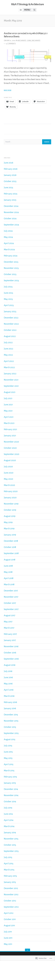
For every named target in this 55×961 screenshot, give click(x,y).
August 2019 (9, 516)
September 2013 (11, 851)
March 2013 (9, 870)
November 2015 (11, 721)
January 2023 (10, 311)
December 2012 (11, 888)
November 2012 (11, 894)
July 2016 (8, 671)
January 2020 (10, 497)
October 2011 (10, 919)
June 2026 (8, 163)
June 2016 (8, 677)
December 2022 (11, 317)
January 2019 (10, 535)
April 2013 (8, 863)
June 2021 (8, 404)
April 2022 (9, 361)
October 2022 (10, 330)
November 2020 (11, 442)
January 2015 (10, 783)
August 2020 (10, 460)
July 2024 (8, 231)
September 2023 (11, 280)
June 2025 (8, 187)
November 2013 (11, 839)
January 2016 (10, 708)
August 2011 (9, 925)
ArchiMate (22, 40)
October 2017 (10, 603)
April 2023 (9, 305)
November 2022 (11, 324)
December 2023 (11, 262)
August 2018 (9, 559)
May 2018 (8, 572)
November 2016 (11, 646)
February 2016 (10, 702)
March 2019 (9, 528)
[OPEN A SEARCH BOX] (34, 10)
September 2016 (11, 659)
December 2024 (11, 206)
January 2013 (10, 882)
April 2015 (8, 764)
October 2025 (10, 181)
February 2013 (10, 876)
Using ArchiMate (33, 40)
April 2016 (8, 690)
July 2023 (8, 287)
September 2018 (11, 553)
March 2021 (9, 423)
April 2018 (8, 578)
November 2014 (11, 795)
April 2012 (8, 913)
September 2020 (11, 454)
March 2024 (9, 249)
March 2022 (9, 367)
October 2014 (10, 801)
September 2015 (11, 733)
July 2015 (8, 745)
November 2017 (11, 597)
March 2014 (9, 826)
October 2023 (10, 274)
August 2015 (9, 739)
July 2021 (8, 398)
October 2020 (10, 448)
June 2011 (8, 938)
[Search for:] (22, 141)
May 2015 (8, 758)
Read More (7, 90)
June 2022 (8, 348)
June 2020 (8, 473)
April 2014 (8, 820)
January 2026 (10, 175)
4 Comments (11, 44)
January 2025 (10, 200)
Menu (27, 10)
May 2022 (8, 355)
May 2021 (8, 411)
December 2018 (11, 541)
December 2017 (11, 590)
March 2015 (9, 770)
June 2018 (8, 566)
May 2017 (8, 621)
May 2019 (8, 522)
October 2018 (10, 547)
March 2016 (9, 696)
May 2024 (8, 237)
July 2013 (8, 857)
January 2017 (10, 640)
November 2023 (11, 268)
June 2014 (8, 814)
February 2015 (10, 777)
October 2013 (10, 845)
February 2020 (11, 491)
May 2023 (8, 299)
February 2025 (10, 194)
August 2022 (10, 336)
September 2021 (11, 386)
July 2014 (8, 808)
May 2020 (8, 479)
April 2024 (9, 243)
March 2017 (9, 628)
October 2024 (10, 218)
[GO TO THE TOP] (27, 950)
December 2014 (11, 789)
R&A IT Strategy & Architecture (27, 4)
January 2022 (10, 373)
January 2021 (10, 435)
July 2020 (8, 466)
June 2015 (8, 752)
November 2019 (11, 504)
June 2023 (8, 293)
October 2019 (10, 510)
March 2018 (9, 584)
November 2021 (11, 380)
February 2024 (10, 256)
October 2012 (10, 901)
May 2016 (8, 683)
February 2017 (10, 634)
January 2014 (10, 832)
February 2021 (10, 429)
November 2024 (11, 212)
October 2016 (10, 652)
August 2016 (9, 665)
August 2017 (9, 615)
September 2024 (11, 225)
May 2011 (8, 944)
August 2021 (9, 392)
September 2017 (11, 609)
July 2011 (8, 932)
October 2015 (10, 727)
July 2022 (8, 342)
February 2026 (10, 169)
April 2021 (8, 417)
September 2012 (11, 907)
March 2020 (9, 485)
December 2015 (11, 714)
